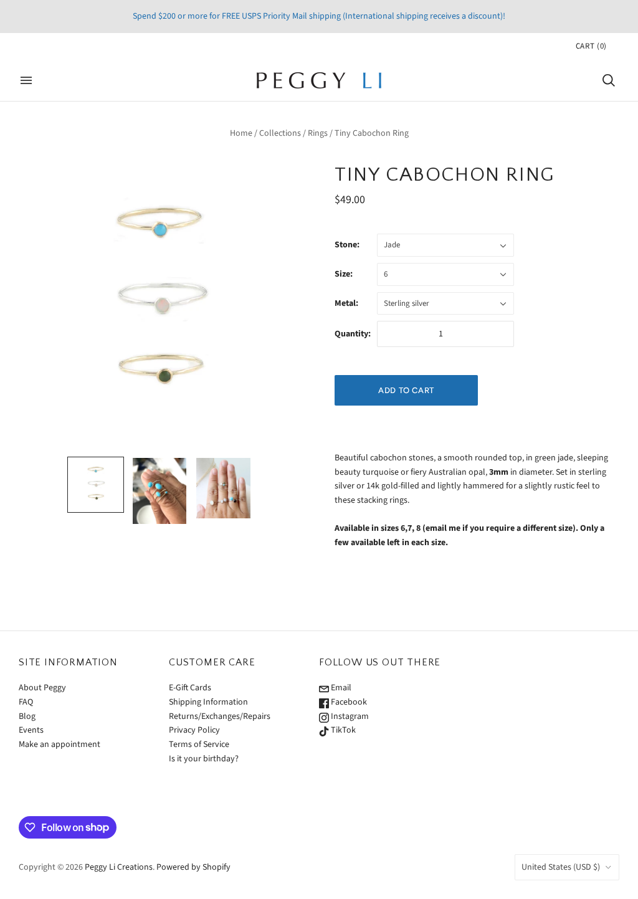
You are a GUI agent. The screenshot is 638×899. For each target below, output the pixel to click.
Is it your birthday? (204, 759)
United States (560, 867)
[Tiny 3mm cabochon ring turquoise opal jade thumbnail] (95, 485)
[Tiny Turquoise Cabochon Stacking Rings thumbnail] (159, 491)
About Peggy (42, 688)
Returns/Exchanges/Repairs (219, 716)
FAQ (26, 702)
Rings (318, 133)
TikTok (342, 730)
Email (340, 688)
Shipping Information (208, 702)
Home (241, 133)
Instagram (349, 716)
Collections (280, 133)
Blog (27, 716)
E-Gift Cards (190, 688)
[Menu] (26, 80)
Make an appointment (59, 744)
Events (31, 730)
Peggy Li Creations (119, 867)
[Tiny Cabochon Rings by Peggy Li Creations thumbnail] (223, 488)
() (591, 46)
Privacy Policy (194, 730)
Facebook (348, 702)
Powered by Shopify (193, 867)
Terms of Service (199, 744)
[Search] (608, 80)
